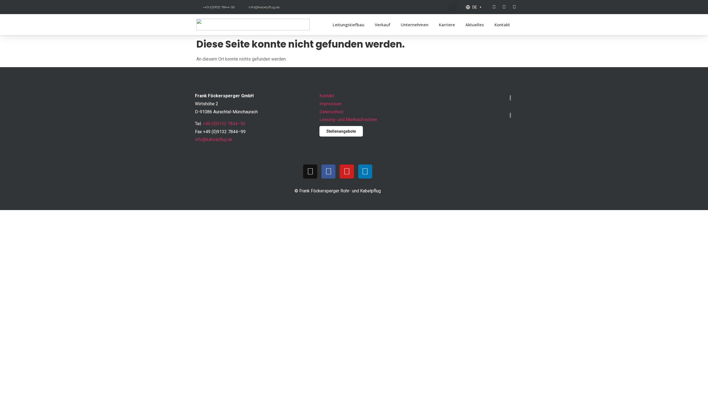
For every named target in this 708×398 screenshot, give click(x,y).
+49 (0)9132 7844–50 (224, 123)
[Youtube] (347, 171)
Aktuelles (474, 24)
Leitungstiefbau (348, 24)
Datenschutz (331, 111)
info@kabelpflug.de (213, 139)
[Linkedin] (365, 171)
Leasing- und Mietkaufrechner (348, 119)
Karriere (447, 24)
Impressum (330, 103)
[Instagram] (310, 171)
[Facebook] (328, 171)
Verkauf (382, 24)
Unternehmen (414, 24)
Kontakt (502, 24)
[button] (453, 7)
